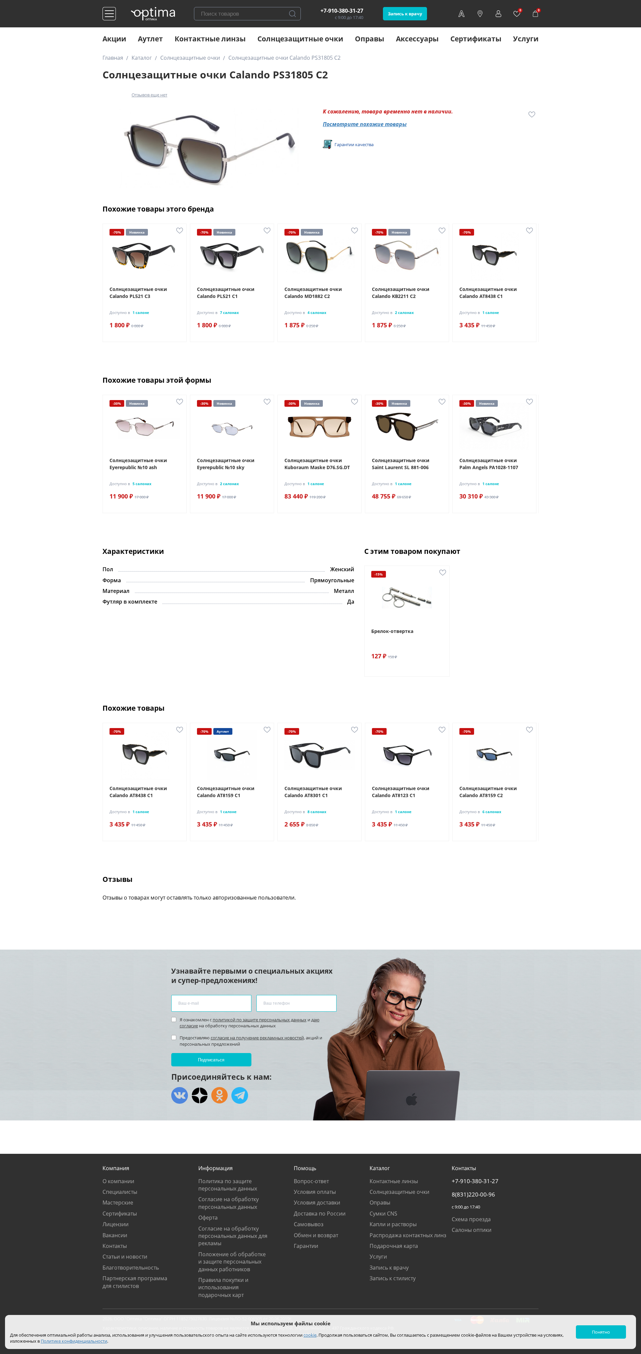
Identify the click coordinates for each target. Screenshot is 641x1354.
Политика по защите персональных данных (227, 1184)
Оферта (208, 1217)
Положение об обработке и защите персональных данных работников (232, 1262)
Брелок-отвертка (392, 631)
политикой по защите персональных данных (259, 1020)
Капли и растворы (393, 1224)
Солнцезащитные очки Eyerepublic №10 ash (138, 463)
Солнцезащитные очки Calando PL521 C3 (138, 292)
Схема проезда (471, 1219)
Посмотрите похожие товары (365, 124)
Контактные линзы (210, 38)
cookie (309, 1335)
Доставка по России (320, 1213)
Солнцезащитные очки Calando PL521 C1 (225, 292)
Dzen (199, 1095)
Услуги (526, 38)
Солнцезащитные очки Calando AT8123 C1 (400, 791)
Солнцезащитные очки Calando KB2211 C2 (400, 292)
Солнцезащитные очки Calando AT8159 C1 (225, 791)
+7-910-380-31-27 (341, 10)
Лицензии (115, 1224)
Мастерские (117, 1202)
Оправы (369, 38)
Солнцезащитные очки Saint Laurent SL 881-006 (400, 463)
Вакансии (114, 1235)
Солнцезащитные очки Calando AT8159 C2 (488, 791)
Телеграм (239, 1095)
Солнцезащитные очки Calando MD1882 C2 (313, 292)
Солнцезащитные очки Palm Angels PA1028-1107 (488, 463)
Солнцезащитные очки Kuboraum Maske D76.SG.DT (317, 463)
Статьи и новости (124, 1256)
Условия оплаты (315, 1192)
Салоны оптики (471, 1230)
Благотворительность (130, 1267)
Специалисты (119, 1192)
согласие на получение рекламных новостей (257, 1038)
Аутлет (150, 38)
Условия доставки (317, 1202)
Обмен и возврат (316, 1235)
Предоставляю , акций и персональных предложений (251, 1041)
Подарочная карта (394, 1246)
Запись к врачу (405, 14)
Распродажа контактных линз (408, 1235)
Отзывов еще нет (149, 95)
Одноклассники (219, 1095)
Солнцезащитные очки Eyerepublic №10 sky (225, 463)
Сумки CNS (383, 1213)
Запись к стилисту (393, 1278)
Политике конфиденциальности (74, 1341)
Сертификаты (475, 38)
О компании (118, 1181)
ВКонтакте (179, 1095)
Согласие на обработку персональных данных (228, 1203)
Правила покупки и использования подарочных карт (223, 1287)
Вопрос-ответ (311, 1181)
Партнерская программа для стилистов (134, 1282)
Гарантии (306, 1246)
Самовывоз (309, 1224)
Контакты (114, 1246)
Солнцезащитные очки (300, 38)
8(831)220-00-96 (473, 1194)
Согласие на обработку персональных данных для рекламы (232, 1236)
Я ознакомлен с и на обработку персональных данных (249, 1023)
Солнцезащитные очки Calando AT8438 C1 (488, 292)
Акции (114, 38)
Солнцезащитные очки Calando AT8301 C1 (313, 791)
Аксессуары (417, 38)
